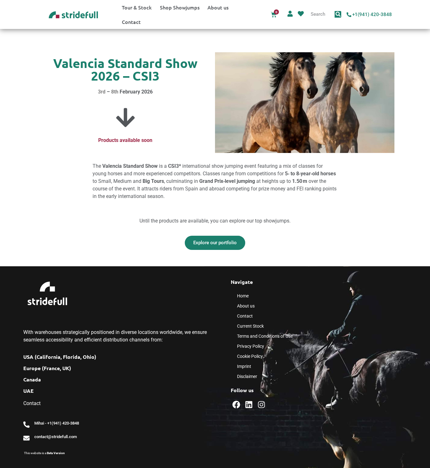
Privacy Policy (250, 346)
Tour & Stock (137, 7)
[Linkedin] (248, 404)
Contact (131, 21)
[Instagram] (261, 404)
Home (243, 295)
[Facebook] (236, 404)
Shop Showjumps (180, 7)
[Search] (338, 14)
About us (218, 7)
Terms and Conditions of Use (265, 336)
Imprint (244, 366)
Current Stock (250, 326)
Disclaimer (247, 376)
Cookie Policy (250, 356)
